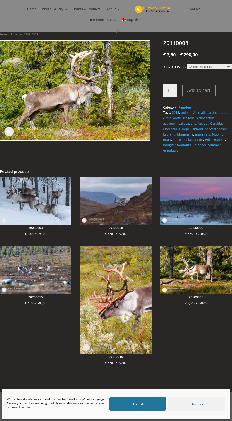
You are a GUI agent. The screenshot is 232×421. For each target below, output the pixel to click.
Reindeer (17, 34)
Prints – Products (87, 9)
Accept (137, 404)
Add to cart (199, 90)
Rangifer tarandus (177, 145)
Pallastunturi (193, 139)
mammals (202, 134)
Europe (184, 129)
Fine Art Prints (175, 67)
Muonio (217, 134)
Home (31, 9)
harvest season (216, 129)
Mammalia (185, 134)
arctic (212, 112)
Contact (194, 9)
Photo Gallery (52, 9)
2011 (175, 112)
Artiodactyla (205, 118)
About (111, 9)
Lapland (169, 134)
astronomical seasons (179, 123)
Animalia (200, 112)
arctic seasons (184, 118)
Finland (197, 129)
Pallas (177, 139)
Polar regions (215, 139)
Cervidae (217, 123)
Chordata (170, 129)
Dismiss (197, 404)
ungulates (170, 150)
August (203, 123)
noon (167, 139)
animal (186, 112)
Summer (214, 145)
